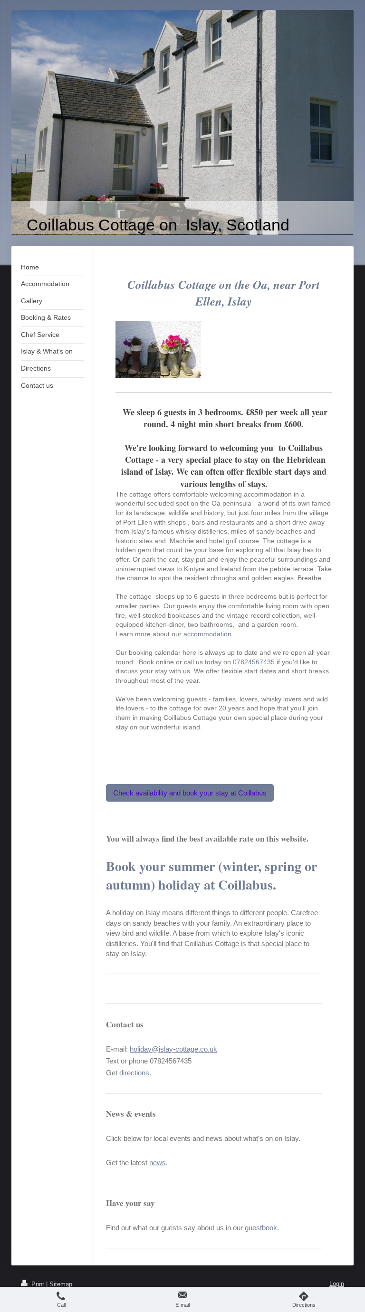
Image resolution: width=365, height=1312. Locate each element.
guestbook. (262, 1228)
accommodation (207, 634)
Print (37, 1284)
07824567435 (254, 662)
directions (134, 1073)
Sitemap (60, 1284)
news (157, 1163)
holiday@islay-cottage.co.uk (173, 1049)
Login (336, 1283)
